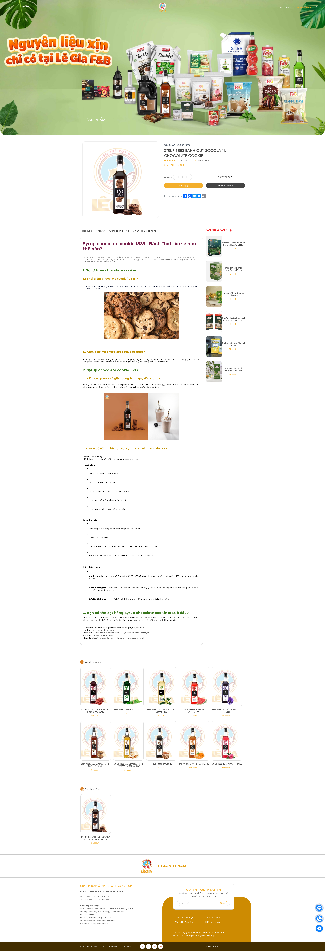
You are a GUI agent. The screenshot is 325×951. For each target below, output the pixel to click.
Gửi (222, 902)
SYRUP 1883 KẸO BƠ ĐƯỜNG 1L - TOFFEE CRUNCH (95, 765)
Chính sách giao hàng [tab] (144, 230)
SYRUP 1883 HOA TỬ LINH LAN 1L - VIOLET (227, 710)
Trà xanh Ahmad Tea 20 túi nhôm (233, 294)
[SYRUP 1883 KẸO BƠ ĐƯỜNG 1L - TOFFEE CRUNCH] (96, 740)
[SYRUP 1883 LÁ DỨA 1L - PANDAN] (128, 686)
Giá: (167, 165)
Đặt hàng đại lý (225, 176)
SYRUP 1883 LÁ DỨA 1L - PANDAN (128, 709)
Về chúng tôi (285, 7)
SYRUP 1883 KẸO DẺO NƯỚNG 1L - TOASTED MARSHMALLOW (128, 765)
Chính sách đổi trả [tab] (119, 230)
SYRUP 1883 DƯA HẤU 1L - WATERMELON (194, 710)
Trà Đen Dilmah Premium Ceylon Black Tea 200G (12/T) (233, 243)
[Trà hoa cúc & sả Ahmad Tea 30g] (214, 346)
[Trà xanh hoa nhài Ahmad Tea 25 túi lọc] (214, 371)
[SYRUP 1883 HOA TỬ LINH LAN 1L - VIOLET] (227, 686)
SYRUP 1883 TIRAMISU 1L (161, 764)
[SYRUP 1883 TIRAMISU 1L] (161, 740)
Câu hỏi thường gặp (184, 922)
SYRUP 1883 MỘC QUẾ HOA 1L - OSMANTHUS (161, 710)
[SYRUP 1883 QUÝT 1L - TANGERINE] (194, 740)
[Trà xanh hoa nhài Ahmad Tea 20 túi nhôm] (214, 271)
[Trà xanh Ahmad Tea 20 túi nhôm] (214, 296)
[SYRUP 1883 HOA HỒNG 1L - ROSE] (227, 740)
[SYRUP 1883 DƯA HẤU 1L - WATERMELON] (194, 686)
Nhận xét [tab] (100, 230)
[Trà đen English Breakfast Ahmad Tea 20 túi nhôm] (214, 321)
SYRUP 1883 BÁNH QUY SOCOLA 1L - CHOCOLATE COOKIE (95, 838)
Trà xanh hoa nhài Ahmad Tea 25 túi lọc (233, 369)
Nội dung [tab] (87, 230)
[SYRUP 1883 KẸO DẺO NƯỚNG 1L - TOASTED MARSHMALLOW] (128, 740)
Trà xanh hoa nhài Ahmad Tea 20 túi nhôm (233, 269)
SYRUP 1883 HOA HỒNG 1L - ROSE (227, 764)
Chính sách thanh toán (215, 917)
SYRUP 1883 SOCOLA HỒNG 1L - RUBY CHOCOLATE (95, 710)
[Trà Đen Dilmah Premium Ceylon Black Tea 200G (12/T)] (214, 246)
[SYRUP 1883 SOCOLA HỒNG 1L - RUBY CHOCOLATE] (96, 686)
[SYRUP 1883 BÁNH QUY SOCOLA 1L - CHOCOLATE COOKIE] (96, 813)
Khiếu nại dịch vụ (212, 922)
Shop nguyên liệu (303, 7)
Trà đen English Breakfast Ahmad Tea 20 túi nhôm (233, 319)
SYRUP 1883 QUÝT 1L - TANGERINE (194, 764)
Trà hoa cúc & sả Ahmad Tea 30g (233, 344)
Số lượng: (168, 177)
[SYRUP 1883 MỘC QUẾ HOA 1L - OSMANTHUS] (161, 686)
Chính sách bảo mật (184, 917)
